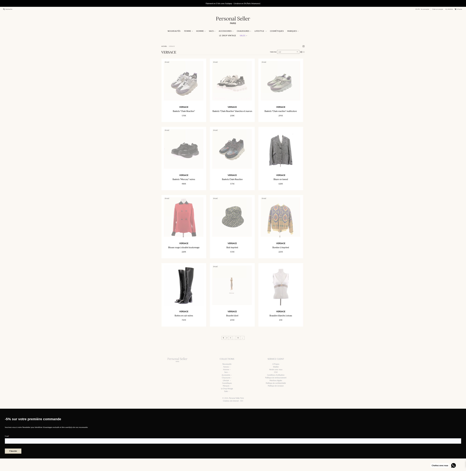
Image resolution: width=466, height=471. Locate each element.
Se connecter (425, 9)
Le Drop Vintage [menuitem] (227, 36)
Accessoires (226, 375)
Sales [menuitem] (242, 36)
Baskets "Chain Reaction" (184, 111)
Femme (226, 367)
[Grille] (301, 51)
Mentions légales (276, 380)
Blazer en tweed (281, 179)
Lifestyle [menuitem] (260, 31)
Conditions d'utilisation (275, 375)
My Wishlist (449, 9)
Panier (459, 9)
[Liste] (304, 51)
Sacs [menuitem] (211, 31)
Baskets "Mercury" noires (184, 179)
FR (419, 9)
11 (238, 338)
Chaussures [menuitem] (243, 31)
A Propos (275, 364)
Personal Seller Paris (236, 398)
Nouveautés (226, 364)
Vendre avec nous (275, 369)
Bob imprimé (232, 247)
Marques (226, 386)
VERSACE (183, 107)
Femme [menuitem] (187, 31)
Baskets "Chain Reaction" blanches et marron (232, 111)
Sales (226, 391)
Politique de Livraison (276, 386)
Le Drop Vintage (227, 389)
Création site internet (231, 401)
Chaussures (226, 378)
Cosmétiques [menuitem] (277, 31)
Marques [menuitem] (292, 31)
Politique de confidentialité (276, 383)
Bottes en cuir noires (184, 315)
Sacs (226, 372)
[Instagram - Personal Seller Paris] (303, 46)
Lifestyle (226, 380)
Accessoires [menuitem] (225, 31)
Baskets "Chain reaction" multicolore (281, 111)
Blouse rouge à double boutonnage (184, 247)
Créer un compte (437, 9)
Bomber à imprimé (280, 247)
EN (416, 9)
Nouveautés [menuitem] (174, 31)
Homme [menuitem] (200, 31)
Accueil (164, 46)
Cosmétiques (227, 383)
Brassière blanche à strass (281, 315)
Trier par (273, 52)
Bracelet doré (232, 315)
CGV (276, 372)
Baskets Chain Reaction (232, 179)
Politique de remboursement (275, 378)
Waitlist (276, 367)
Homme (226, 369)
